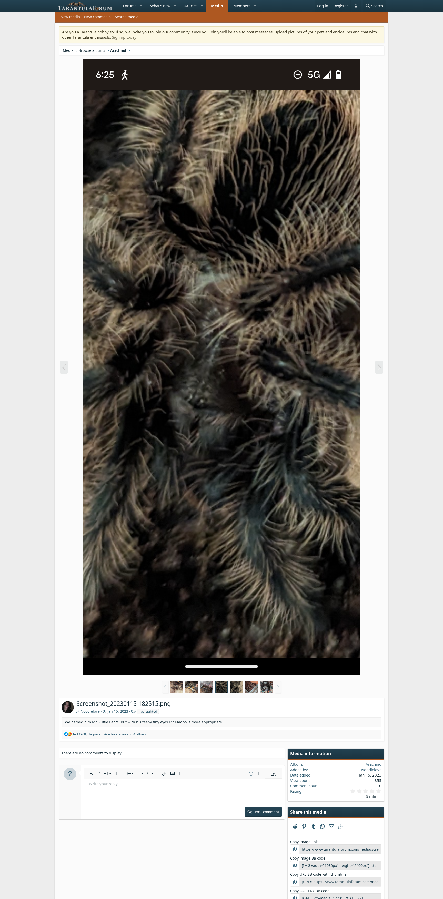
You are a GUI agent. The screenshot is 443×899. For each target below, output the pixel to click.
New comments (97, 16)
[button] (141, 6)
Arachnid (373, 764)
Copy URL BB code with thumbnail (319, 874)
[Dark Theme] (355, 6)
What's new (160, 5)
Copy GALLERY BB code (309, 890)
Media (217, 5)
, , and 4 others (109, 734)
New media (70, 16)
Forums (129, 5)
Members (241, 5)
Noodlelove (90, 711)
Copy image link (304, 841)
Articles (190, 5)
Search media (126, 16)
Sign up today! (124, 37)
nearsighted (148, 711)
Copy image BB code (307, 858)
